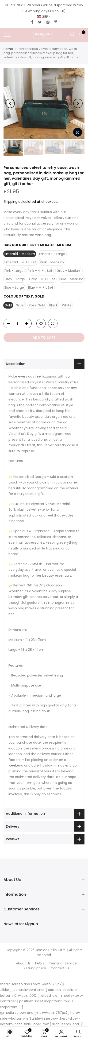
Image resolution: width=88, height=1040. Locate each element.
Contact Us (60, 968)
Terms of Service (63, 963)
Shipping (10, 201)
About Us (23, 963)
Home (8, 49)
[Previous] (10, 103)
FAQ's (39, 963)
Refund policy (35, 968)
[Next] (78, 103)
